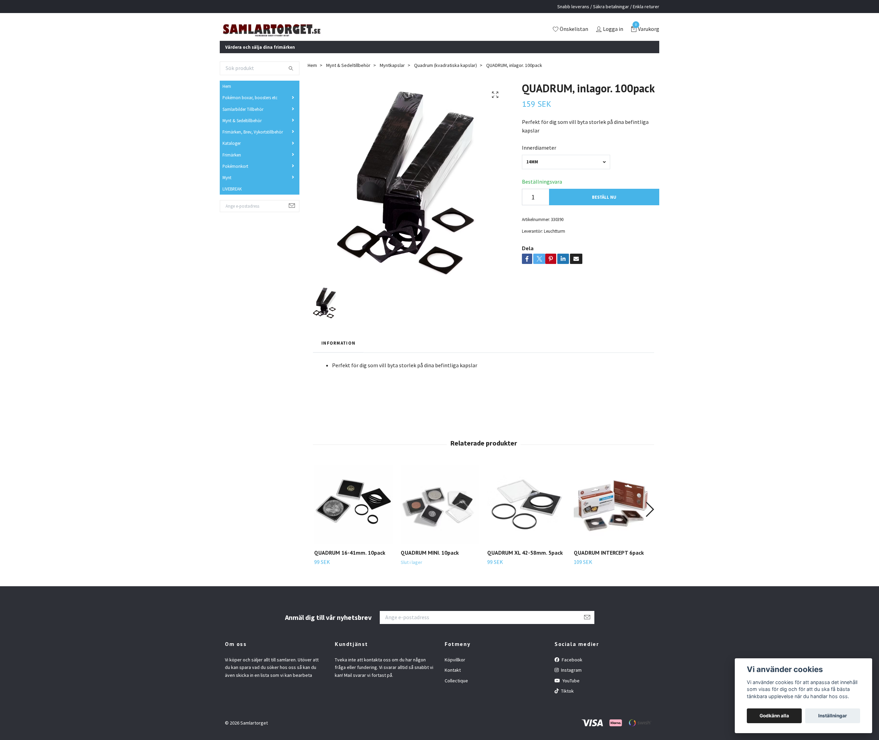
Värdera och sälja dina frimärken (260, 56)
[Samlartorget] (300, 34)
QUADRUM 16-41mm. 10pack (349, 561)
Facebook (571, 669)
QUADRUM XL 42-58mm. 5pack (525, 561)
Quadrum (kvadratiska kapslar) (445, 74)
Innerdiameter (539, 156)
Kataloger (231, 152)
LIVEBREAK (232, 198)
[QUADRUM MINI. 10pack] (440, 513)
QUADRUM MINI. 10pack (430, 561)
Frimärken (231, 163)
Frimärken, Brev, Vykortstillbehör (252, 141)
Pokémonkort (235, 175)
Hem (226, 95)
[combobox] (566, 171)
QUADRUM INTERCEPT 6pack (609, 561)
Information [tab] (338, 352)
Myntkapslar (392, 74)
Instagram (571, 679)
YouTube (570, 689)
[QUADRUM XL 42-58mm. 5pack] (526, 513)
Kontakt (453, 679)
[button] (649, 518)
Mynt (226, 186)
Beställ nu (604, 206)
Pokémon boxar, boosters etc (249, 106)
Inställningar (832, 715)
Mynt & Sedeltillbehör (242, 129)
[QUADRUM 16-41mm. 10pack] (353, 513)
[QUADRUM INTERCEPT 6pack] (613, 513)
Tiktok (567, 700)
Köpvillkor (455, 669)
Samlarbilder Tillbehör (242, 118)
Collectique (456, 689)
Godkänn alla (774, 715)
